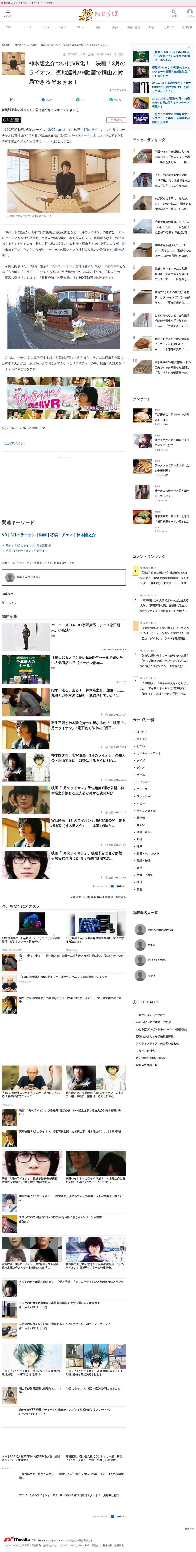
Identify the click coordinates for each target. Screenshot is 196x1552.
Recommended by (102, 886)
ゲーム (141, 774)
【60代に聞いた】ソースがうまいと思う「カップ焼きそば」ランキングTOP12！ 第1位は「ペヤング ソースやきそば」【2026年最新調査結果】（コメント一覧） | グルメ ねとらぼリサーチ (166, 666)
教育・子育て (145, 875)
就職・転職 (143, 860)
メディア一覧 (11, 1545)
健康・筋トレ (145, 832)
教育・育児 (133, 27)
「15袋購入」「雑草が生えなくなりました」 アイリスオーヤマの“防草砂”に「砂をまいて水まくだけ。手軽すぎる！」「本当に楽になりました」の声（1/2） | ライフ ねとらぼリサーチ (164, 694)
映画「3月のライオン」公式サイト (26, 550)
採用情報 (108, 1545)
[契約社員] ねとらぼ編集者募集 (153, 1036)
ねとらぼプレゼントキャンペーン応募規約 (160, 1029)
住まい (116, 27)
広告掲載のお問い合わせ (149, 1057)
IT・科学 (142, 731)
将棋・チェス (61, 535)
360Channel (56, 129)
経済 (139, 882)
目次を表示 (116, 120)
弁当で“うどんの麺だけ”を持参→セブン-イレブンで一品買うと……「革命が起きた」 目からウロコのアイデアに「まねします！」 (172, 303)
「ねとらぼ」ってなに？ (149, 1014)
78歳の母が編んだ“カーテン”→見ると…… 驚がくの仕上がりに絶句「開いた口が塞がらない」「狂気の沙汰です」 (173, 256)
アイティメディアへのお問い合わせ (156, 1043)
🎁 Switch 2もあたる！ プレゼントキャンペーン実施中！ (28, 3)
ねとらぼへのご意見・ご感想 (152, 1022)
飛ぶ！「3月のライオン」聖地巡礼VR (28, 545)
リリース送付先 (144, 1050)
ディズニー (143, 781)
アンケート (142, 399)
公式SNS (25, 1545)
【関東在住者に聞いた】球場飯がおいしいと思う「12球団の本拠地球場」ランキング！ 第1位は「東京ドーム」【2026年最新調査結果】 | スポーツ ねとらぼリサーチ (164, 583)
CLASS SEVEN (157, 960)
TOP (8, 27)
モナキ (152, 975)
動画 (43, 535)
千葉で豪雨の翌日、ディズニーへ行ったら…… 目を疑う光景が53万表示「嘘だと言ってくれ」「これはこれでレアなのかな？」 (172, 232)
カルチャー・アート (149, 753)
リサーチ (169, 27)
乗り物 (141, 817)
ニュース (27, 27)
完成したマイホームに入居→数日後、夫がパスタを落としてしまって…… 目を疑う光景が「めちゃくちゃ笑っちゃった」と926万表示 (172, 279)
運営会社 (96, 1545)
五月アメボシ (119, 90)
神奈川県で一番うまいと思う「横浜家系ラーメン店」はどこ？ (172, 521)
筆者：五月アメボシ (29, 576)
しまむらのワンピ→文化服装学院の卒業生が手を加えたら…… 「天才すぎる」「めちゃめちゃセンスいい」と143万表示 (172, 326)
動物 (151, 27)
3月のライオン (93, 129)
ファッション (145, 796)
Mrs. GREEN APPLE (160, 929)
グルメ (80, 27)
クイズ (62, 27)
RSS (87, 1545)
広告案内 (36, 1545)
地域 (98, 27)
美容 (139, 889)
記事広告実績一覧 (145, 1064)
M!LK (151, 944)
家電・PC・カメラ (148, 853)
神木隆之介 (86, 535)
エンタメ (45, 27)
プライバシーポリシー (71, 1545)
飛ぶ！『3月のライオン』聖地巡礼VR (66, 266)
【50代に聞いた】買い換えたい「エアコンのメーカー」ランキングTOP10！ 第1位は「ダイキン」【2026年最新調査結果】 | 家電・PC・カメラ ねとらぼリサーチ (164, 638)
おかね (141, 746)
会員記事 (187, 27)
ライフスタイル (146, 810)
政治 (139, 867)
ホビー (141, 803)
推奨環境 (119, 1545)
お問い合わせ (50, 1545)
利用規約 (189, 1529)
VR (4, 535)
